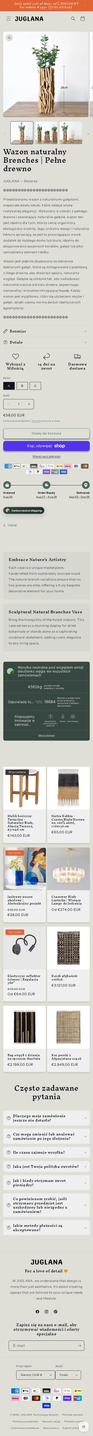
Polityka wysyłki (74, 1421)
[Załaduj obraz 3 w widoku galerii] (71, 133)
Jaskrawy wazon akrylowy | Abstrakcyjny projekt (24, 900)
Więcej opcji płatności (46, 456)
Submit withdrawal (74, 1427)
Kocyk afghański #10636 (64, 977)
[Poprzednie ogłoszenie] (8, 5)
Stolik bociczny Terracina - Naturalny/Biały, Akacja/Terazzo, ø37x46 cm (21, 822)
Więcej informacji (46, 735)
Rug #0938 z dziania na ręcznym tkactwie (24, 1057)
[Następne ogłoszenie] (85, 5)
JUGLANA (26, 1414)
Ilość (6, 395)
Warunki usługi (51, 1421)
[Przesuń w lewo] (5, 134)
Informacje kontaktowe (25, 1427)
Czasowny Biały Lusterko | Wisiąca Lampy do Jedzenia (66, 900)
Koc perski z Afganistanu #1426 (66, 1057)
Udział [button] (12, 525)
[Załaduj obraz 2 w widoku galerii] (46, 133)
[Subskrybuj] (79, 1346)
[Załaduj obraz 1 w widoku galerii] (22, 133)
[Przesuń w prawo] (88, 134)
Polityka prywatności (25, 1421)
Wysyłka (36, 420)
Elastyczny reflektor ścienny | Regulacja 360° (24, 979)
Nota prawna (51, 1427)
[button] (8, 18)
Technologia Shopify (46, 1414)
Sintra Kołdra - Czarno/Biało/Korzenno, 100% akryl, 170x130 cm (68, 821)
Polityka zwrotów (73, 1414)
